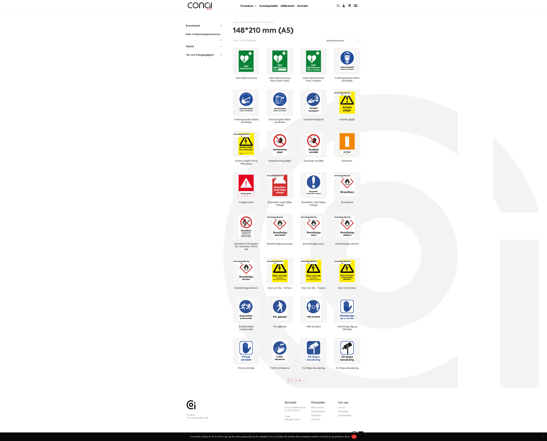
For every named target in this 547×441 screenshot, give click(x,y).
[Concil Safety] (200, 6)
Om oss (341, 407)
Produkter (246, 6)
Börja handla (317, 407)
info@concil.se (298, 407)
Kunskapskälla (269, 6)
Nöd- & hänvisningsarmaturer (203, 34)
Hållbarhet (288, 6)
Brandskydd (193, 25)
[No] (543, 436)
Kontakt (302, 6)
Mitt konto (316, 419)
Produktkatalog (318, 411)
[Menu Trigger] (356, 6)
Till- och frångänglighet (200, 54)
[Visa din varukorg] (349, 6)
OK (354, 436)
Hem (235, 22)
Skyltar (190, 46)
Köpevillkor (316, 415)
